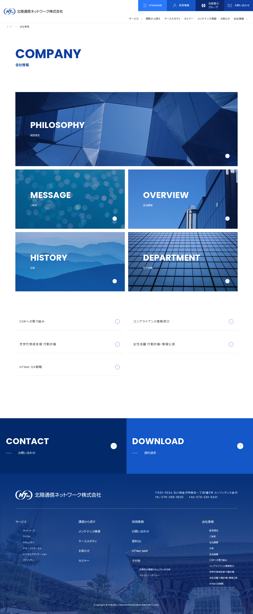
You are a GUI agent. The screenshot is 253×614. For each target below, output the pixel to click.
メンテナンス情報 (89, 531)
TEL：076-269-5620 (169, 497)
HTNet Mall (140, 551)
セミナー (84, 561)
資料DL (136, 541)
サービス (134, 19)
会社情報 (239, 19)
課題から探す (87, 522)
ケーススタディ (88, 541)
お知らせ (84, 551)
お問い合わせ (140, 531)
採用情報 (138, 522)
